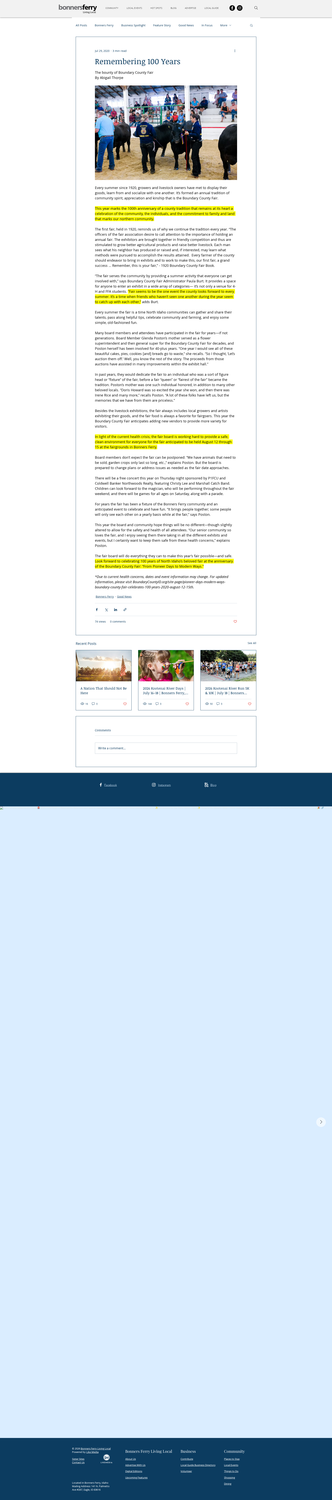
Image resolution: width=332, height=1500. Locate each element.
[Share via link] (125, 609)
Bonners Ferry (104, 25)
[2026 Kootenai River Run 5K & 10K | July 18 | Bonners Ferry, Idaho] (228, 665)
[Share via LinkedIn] (115, 609)
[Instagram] (239, 8)
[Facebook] (232, 8)
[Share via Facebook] (97, 609)
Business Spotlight (133, 25)
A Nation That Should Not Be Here (104, 690)
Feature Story (162, 25)
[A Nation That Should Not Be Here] (103, 665)
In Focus (207, 25)
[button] (113, 8)
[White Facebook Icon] (100, 784)
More (223, 25)
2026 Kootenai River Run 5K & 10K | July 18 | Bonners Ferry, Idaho (227, 690)
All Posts (81, 25)
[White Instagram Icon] (153, 784)
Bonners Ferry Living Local (96, 1448)
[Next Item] (321, 1122)
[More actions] (234, 50)
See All (252, 643)
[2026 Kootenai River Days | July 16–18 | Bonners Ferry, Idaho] (166, 665)
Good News (186, 25)
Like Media (92, 1452)
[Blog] (206, 784)
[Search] (256, 8)
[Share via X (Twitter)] (106, 609)
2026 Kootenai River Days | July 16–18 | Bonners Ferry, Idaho (164, 690)
